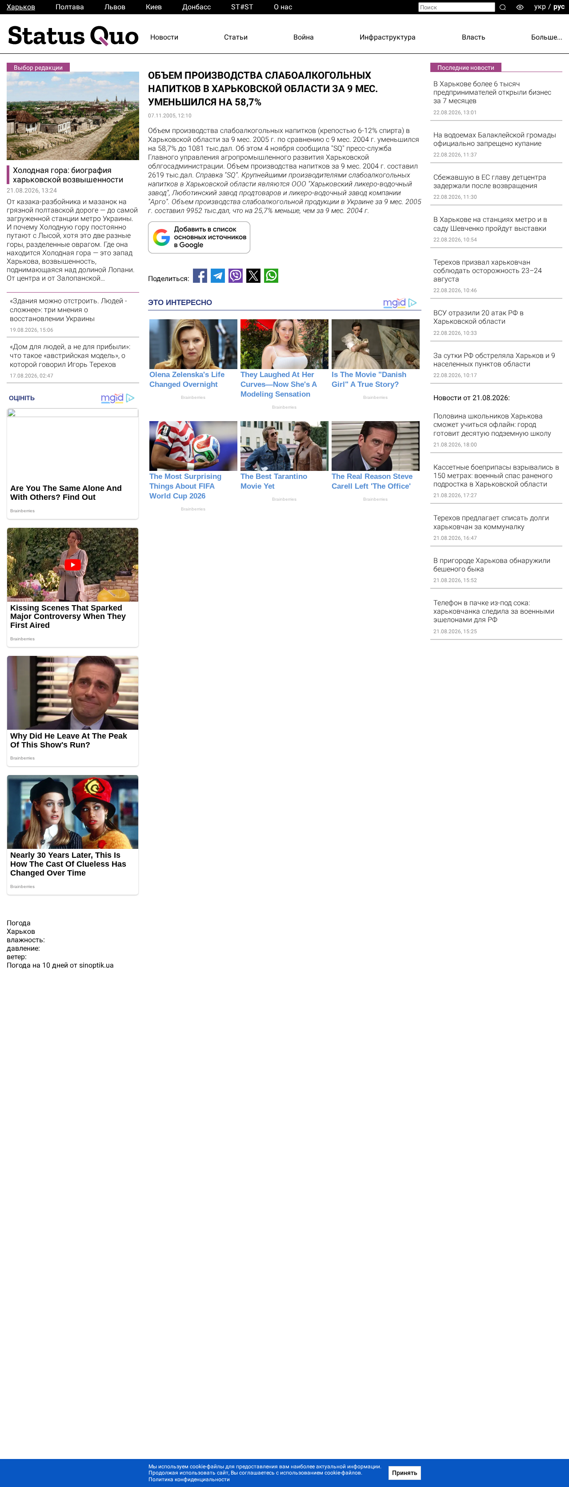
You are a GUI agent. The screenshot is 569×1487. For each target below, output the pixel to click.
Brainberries (193, 397)
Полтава (70, 7)
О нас (283, 7)
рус (559, 6)
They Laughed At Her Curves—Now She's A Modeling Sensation (278, 384)
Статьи (236, 37)
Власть (473, 37)
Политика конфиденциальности (189, 1479)
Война (303, 37)
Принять (404, 1472)
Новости (164, 37)
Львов (114, 7)
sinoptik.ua (96, 965)
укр (540, 6)
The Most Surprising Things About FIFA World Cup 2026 (185, 486)
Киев (154, 7)
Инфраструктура (388, 37)
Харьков (21, 7)
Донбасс (196, 7)
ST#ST (242, 7)
